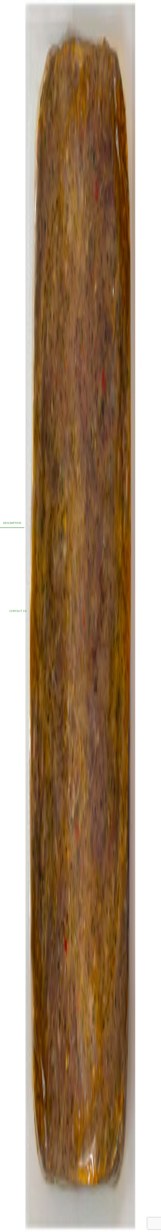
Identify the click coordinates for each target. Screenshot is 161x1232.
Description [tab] (12, 523)
